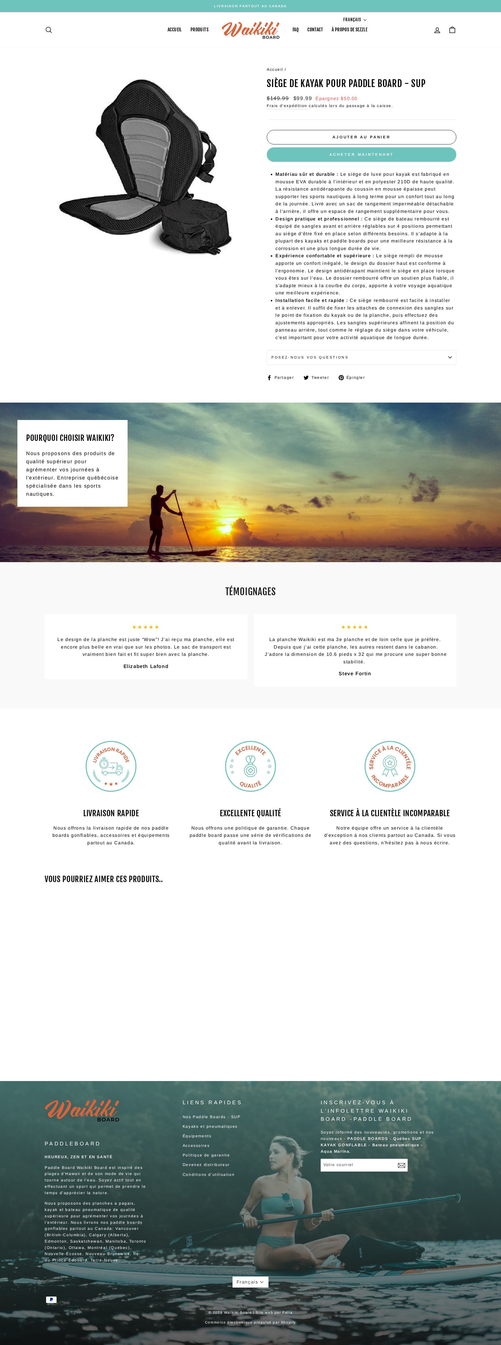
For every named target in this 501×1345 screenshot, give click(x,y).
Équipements (197, 1136)
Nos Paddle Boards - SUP (212, 1117)
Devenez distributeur (206, 1165)
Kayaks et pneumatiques (210, 1126)
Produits (199, 29)
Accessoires (196, 1145)
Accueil (175, 29)
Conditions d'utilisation (209, 1174)
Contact (315, 29)
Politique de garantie (206, 1155)
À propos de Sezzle (349, 29)
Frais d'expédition (287, 106)
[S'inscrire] (401, 1165)
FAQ (296, 29)
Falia (287, 1312)
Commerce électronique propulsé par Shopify (250, 1322)
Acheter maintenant (361, 154)
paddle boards (126, 1222)
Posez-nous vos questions (309, 357)
